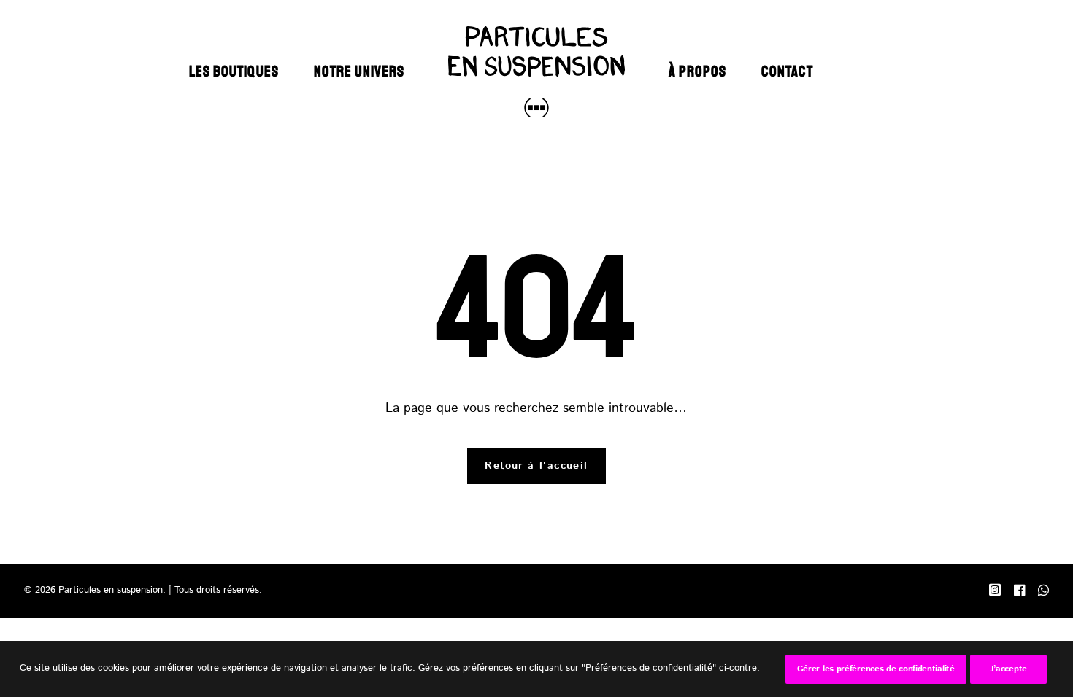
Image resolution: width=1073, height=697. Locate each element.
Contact (787, 71)
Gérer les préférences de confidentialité (876, 669)
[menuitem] (234, 72)
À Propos (697, 71)
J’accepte (1008, 669)
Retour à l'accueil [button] (536, 466)
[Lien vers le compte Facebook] (1019, 593)
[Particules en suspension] (536, 71)
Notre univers (359, 71)
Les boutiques (234, 71)
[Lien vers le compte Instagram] (995, 593)
